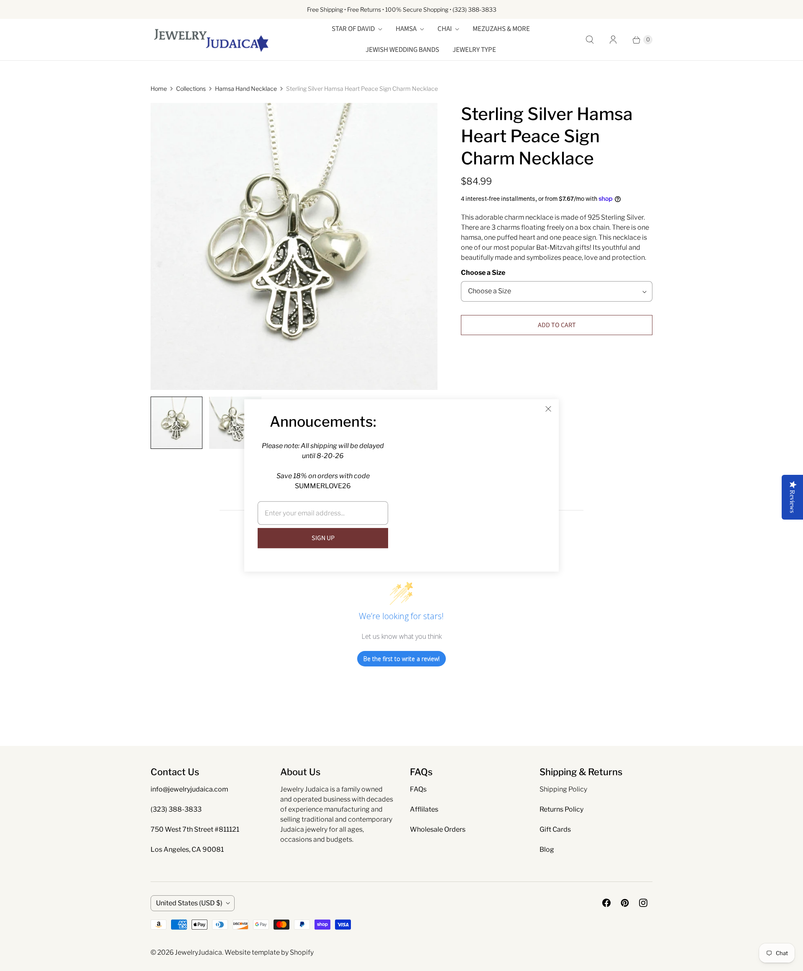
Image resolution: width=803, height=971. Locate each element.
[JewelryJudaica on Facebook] (606, 902)
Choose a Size (483, 273)
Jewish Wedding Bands (402, 50)
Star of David (353, 29)
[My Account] (613, 40)
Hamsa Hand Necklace (246, 88)
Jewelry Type (474, 50)
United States (189, 903)
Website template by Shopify (269, 952)
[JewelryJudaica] (211, 39)
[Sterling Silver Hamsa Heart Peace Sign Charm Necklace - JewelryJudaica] (294, 246)
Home (159, 88)
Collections (191, 88)
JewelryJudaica (198, 952)
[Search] (589, 40)
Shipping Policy (563, 789)
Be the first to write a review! (401, 659)
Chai (444, 29)
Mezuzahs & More (501, 29)
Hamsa (406, 29)
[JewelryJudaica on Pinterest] (625, 902)
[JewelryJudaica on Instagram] (643, 902)
